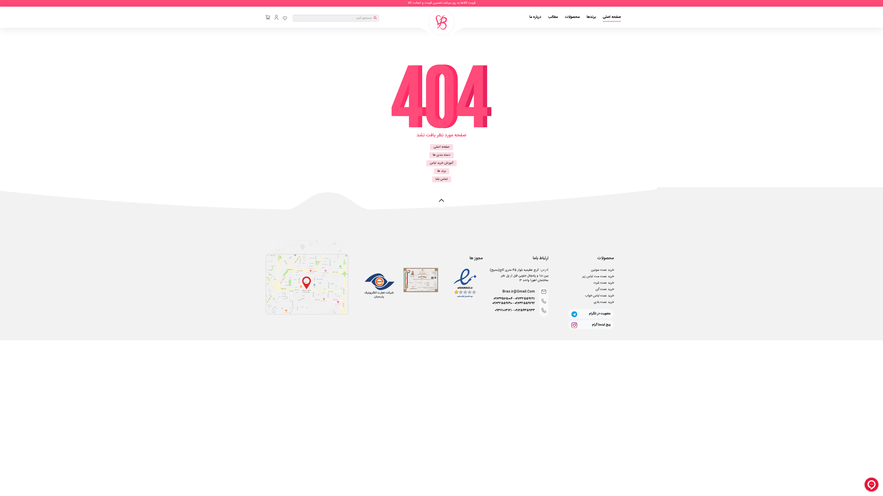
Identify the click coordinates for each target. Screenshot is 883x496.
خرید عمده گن (605, 289)
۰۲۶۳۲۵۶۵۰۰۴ (503, 299)
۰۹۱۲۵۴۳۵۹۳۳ (524, 310)
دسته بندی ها (441, 155)
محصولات (572, 17)
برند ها (441, 171)
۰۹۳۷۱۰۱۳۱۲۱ (503, 310)
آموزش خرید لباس (441, 163)
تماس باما (442, 179)
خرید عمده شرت (603, 283)
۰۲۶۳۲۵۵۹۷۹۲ (525, 303)
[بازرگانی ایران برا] (441, 22)
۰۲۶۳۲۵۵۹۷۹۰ (502, 303)
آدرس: (544, 270)
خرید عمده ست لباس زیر (598, 276)
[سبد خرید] (268, 17)
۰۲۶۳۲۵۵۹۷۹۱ (525, 299)
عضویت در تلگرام (600, 313)
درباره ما (535, 17)
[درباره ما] (307, 284)
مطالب (553, 17)
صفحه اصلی (612, 17)
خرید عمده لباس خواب (599, 296)
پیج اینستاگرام (601, 324)
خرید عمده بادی (604, 302)
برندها (591, 17)
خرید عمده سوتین (602, 270)
